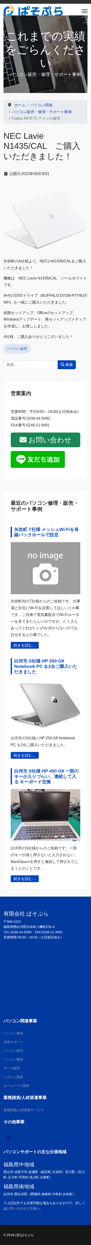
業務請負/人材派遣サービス (24, 1110)
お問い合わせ (49, 440)
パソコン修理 (13, 1033)
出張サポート (13, 1042)
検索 (68, 365)
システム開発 (13, 1077)
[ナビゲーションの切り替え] (9, 1137)
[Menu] (85, 11)
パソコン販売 (17, 349)
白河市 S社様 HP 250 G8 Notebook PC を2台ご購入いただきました (45, 666)
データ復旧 (12, 1068)
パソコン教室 (13, 1059)
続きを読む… (25, 645)
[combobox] (31, 364)
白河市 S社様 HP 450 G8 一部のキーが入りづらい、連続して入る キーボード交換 (46, 776)
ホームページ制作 (17, 1086)
